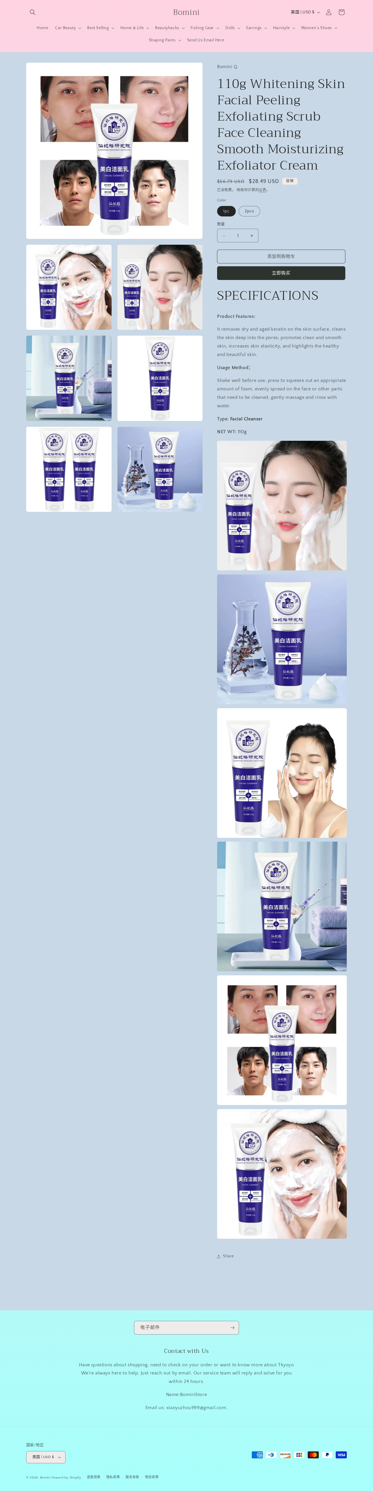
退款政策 (94, 1477)
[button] (32, 12)
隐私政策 (113, 1477)
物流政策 (152, 1477)
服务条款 (132, 1477)
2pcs (249, 211)
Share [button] (228, 1256)
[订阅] (232, 1328)
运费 (262, 190)
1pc (226, 211)
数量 (221, 224)
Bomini (45, 1477)
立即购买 (281, 273)
